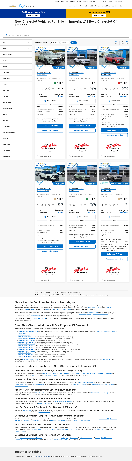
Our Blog (120, 6)
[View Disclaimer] (53, 89)
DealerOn (38, 456)
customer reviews (20, 431)
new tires (97, 438)
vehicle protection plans (99, 384)
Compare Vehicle (45, 156)
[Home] (65, 6)
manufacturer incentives (100, 314)
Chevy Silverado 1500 (93, 307)
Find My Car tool (105, 359)
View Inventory (33, 15)
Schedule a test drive (39, 318)
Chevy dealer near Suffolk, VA (68, 429)
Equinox (47, 309)
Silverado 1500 (46, 373)
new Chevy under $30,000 (30, 359)
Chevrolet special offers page (100, 392)
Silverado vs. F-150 (104, 419)
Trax (52, 309)
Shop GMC (75, 6)
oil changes (64, 438)
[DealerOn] (19, 456)
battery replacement (86, 438)
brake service (74, 438)
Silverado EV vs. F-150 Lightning (59, 420)
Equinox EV (83, 373)
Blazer (89, 373)
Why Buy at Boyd (99, 429)
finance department (39, 384)
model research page (52, 375)
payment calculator (34, 315)
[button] (63, 57)
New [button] (69, 6)
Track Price (51, 101)
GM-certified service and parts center (31, 438)
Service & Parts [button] (106, 6)
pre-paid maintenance (21, 386)
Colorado (93, 373)
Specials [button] (90, 6)
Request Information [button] (50, 130)
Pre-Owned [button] (83, 6)
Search (122, 35)
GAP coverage (110, 384)
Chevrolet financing (92, 312)
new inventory (35, 375)
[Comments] (59, 88)
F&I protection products (79, 384)
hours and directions (44, 412)
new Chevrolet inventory (64, 309)
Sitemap (43, 456)
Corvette (109, 373)
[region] (50, 114)
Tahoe (32, 309)
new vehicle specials (85, 314)
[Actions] (61, 74)
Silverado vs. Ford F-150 (102, 331)
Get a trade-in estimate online (63, 401)
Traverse (26, 309)
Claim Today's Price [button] (50, 125)
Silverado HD (109, 307)
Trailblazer (100, 373)
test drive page (27, 410)
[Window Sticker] (62, 88)
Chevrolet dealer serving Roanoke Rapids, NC (45, 429)
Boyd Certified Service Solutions (59, 439)
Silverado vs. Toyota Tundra (31, 420)
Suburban (66, 373)
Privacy (48, 456)
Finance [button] (97, 6)
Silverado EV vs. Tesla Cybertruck (80, 420)
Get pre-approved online (86, 382)
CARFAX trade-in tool (44, 403)
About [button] (114, 6)
